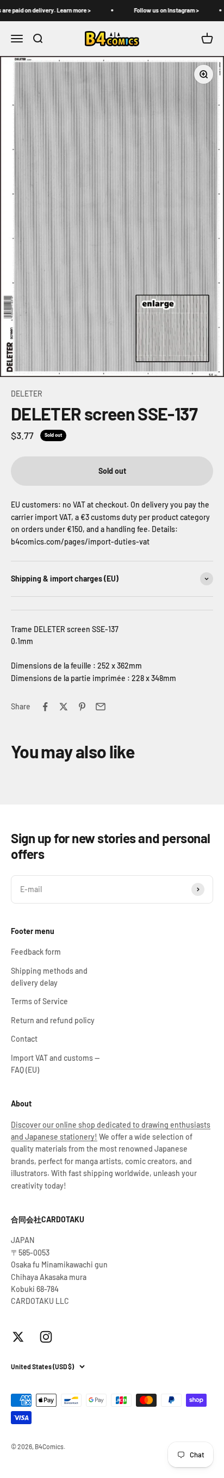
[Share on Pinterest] (82, 706)
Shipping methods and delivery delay (49, 976)
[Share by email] (100, 706)
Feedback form (36, 951)
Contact (24, 1038)
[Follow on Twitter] (18, 1336)
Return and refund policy (53, 1020)
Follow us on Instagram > (158, 10)
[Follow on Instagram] (46, 1336)
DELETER (26, 393)
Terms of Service (39, 1001)
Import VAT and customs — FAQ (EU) (55, 1063)
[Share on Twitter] (63, 706)
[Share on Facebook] (45, 706)
